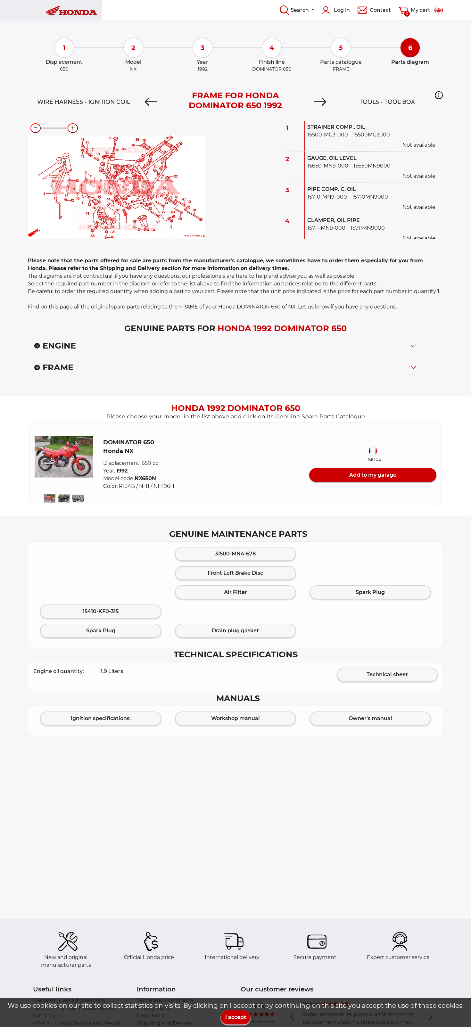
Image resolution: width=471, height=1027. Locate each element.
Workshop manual (235, 718)
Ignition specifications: (101, 718)
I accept (235, 1017)
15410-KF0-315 (101, 611)
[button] (438, 95)
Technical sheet (387, 674)
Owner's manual (370, 718)
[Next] (320, 102)
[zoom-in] (73, 128)
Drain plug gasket (235, 631)
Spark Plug (370, 592)
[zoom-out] (35, 128)
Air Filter (235, 592)
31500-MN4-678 (235, 554)
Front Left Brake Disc (235, 573)
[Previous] (151, 102)
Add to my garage (372, 475)
